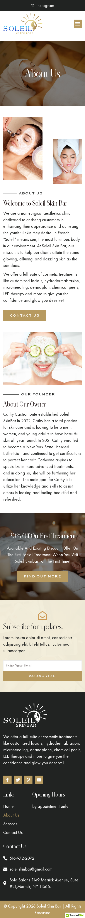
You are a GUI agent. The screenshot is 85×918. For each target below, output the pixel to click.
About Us (11, 815)
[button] (78, 24)
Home (8, 806)
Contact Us (13, 832)
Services (10, 824)
